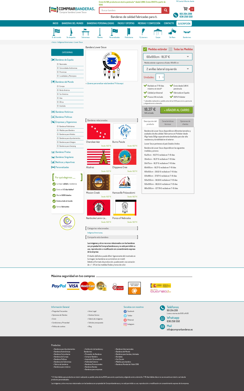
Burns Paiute (118, 141)
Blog (90, 326)
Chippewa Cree (119, 167)
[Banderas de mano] (172, 32)
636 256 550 (186, 16)
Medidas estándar (157, 49)
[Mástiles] (100, 32)
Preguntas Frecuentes (59, 311)
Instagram (130, 324)
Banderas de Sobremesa (62, 362)
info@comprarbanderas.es (180, 329)
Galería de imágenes (96, 319)
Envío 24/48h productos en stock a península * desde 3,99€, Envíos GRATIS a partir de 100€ (132, 3)
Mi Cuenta (179, 1)
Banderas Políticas (64, 116)
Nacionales (63, 64)
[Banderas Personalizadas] (114, 32)
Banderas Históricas (64, 111)
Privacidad (65, 323)
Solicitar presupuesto (96, 323)
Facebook (130, 311)
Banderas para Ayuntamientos (69, 138)
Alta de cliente (189, 1)
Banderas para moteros (62, 367)
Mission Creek (93, 192)
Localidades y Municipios (67, 76)
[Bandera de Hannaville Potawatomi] (124, 182)
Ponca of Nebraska (121, 218)
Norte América (64, 90)
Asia (60, 98)
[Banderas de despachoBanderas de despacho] (71, 32)
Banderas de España (64, 59)
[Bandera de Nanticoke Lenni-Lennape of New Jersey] (98, 208)
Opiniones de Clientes (59, 315)
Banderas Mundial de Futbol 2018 (127, 364)
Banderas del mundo (72, 23)
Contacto (169, 23)
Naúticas (59, 162)
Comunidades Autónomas (68, 68)
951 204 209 (186, 13)
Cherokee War (93, 141)
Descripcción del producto (150, 122)
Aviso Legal (92, 311)
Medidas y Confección (149, 23)
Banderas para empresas (93, 369)
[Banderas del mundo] (57, 32)
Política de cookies (58, 326)
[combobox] (167, 56)
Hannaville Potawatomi (123, 192)
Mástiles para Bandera (66, 130)
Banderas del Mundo (65, 81)
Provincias (62, 72)
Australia (62, 106)
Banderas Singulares (65, 157)
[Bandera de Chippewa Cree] (124, 157)
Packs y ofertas (126, 23)
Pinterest (130, 320)
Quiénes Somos (94, 315)
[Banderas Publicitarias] (129, 32)
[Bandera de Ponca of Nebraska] (124, 208)
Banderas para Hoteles (67, 134)
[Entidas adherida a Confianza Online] (134, 288)
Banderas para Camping (67, 146)
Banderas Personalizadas (100, 23)
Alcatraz (90, 167)
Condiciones (56, 323)
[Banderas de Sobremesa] (86, 32)
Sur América (63, 94)
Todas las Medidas (183, 49)
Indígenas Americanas (65, 42)
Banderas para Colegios (67, 142)
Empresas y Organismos (66, 122)
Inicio (55, 23)
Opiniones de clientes (185, 122)
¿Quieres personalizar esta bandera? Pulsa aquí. (105, 83)
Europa (61, 86)
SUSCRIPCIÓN (184, 23)
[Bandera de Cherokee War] (98, 131)
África (61, 102)
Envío (54, 319)
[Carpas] (158, 32)
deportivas (70, 162)
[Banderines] (187, 32)
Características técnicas (168, 122)
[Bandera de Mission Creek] (98, 182)
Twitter (129, 315)
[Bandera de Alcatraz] (98, 157)
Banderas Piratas (63, 152)
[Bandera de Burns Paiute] (124, 131)
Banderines (88, 351)
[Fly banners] (143, 32)
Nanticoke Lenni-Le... (96, 218)
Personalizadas (62, 167)
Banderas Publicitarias (67, 126)
